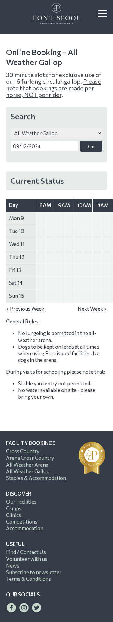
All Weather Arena (27, 465)
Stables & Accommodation (36, 478)
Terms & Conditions (28, 579)
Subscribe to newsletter (33, 572)
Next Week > (92, 309)
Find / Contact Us (26, 552)
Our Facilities (21, 502)
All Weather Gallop (27, 471)
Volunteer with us (26, 559)
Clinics (13, 515)
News (12, 565)
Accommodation (24, 528)
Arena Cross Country (30, 458)
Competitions (21, 521)
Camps (13, 508)
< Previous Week (25, 309)
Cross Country (22, 451)
